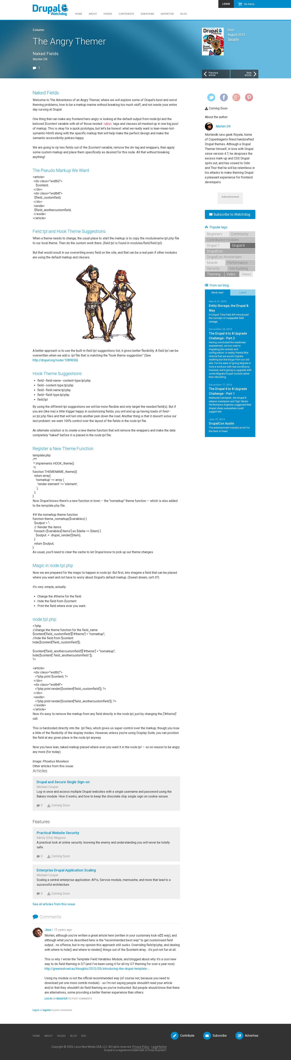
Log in (48, 998)
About (93, 14)
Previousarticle (213, 74)
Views (246, 274)
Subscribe (147, 14)
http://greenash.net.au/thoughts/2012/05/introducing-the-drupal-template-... (97, 969)
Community (239, 234)
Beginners (214, 234)
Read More (230, 311)
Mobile (212, 263)
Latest (242, 292)
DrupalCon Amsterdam (224, 257)
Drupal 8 (238, 245)
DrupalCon (215, 251)
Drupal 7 (213, 245)
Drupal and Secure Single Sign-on (63, 782)
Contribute (126, 14)
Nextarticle (248, 74)
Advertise (167, 14)
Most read (217, 292)
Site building (238, 268)
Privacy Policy (140, 1046)
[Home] (52, 8)
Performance (237, 263)
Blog (183, 14)
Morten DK (223, 126)
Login (226, 4)
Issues (108, 14)
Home (78, 14)
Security (233, 39)
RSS (83, 1035)
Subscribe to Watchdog (231, 214)
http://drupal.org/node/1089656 (55, 360)
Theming (213, 274)
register (62, 998)
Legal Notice (159, 1046)
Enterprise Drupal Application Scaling (66, 870)
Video (230, 274)
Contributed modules (223, 240)
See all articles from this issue (54, 904)
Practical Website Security (58, 833)
